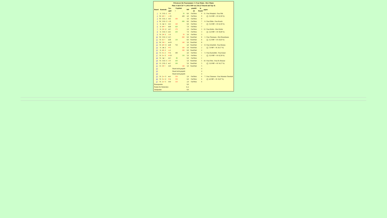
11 (157, 40)
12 (157, 42)
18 (157, 58)
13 (157, 45)
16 (157, 53)
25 (157, 76)
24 (157, 74)
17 (157, 55)
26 (157, 79)
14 (157, 47)
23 (157, 71)
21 (157, 66)
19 (157, 61)
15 (157, 50)
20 (157, 63)
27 (157, 82)
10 (157, 37)
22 (157, 68)
